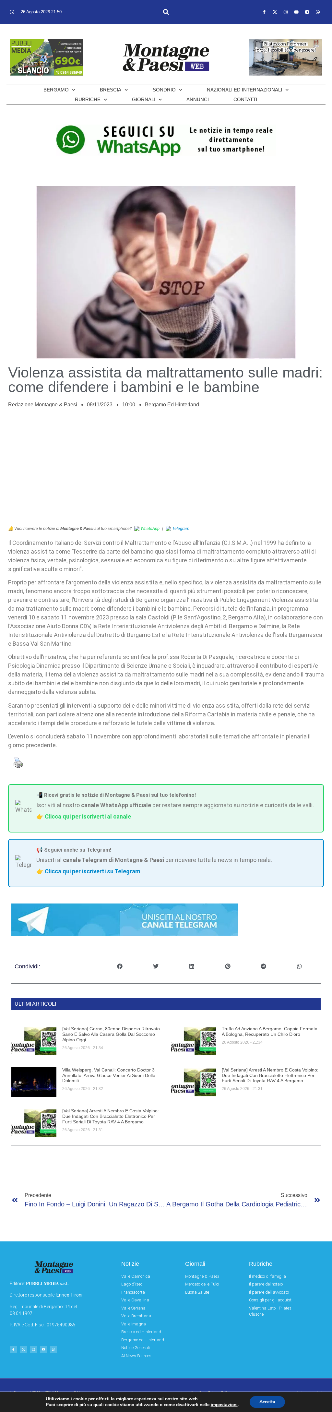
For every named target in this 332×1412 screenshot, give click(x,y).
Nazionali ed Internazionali (244, 89)
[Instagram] (285, 12)
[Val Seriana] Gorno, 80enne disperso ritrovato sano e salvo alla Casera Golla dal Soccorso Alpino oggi (111, 1034)
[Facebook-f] (264, 12)
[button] (165, 11)
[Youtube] (296, 12)
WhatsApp (150, 528)
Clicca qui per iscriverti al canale (88, 816)
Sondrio (164, 89)
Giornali (143, 99)
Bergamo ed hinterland (172, 404)
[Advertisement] (166, 470)
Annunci (197, 99)
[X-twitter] (274, 12)
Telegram (180, 528)
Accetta (267, 1402)
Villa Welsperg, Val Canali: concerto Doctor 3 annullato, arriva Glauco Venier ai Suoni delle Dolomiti (108, 1075)
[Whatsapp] (317, 12)
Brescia (110, 89)
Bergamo (56, 89)
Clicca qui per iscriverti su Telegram (92, 871)
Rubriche (88, 99)
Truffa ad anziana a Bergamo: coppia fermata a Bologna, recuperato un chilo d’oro (269, 1031)
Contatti (245, 99)
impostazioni (224, 1405)
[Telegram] (307, 12)
